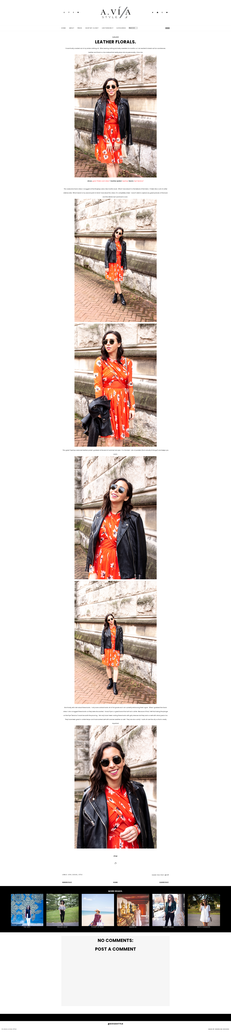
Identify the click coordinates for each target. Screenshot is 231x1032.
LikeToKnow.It (107, 28)
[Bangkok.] (133, 910)
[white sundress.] (204, 910)
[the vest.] (27, 910)
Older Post (164, 882)
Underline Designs (222, 1029)
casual (75, 875)
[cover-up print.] (98, 910)
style (80, 875)
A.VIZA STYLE (12, 1029)
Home (63, 28)
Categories (121, 28)
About (71, 28)
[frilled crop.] (62, 910)
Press (79, 28)
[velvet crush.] (168, 910)
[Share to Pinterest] (168, 875)
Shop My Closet (92, 28)
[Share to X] (165, 875)
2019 (69, 875)
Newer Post (67, 882)
